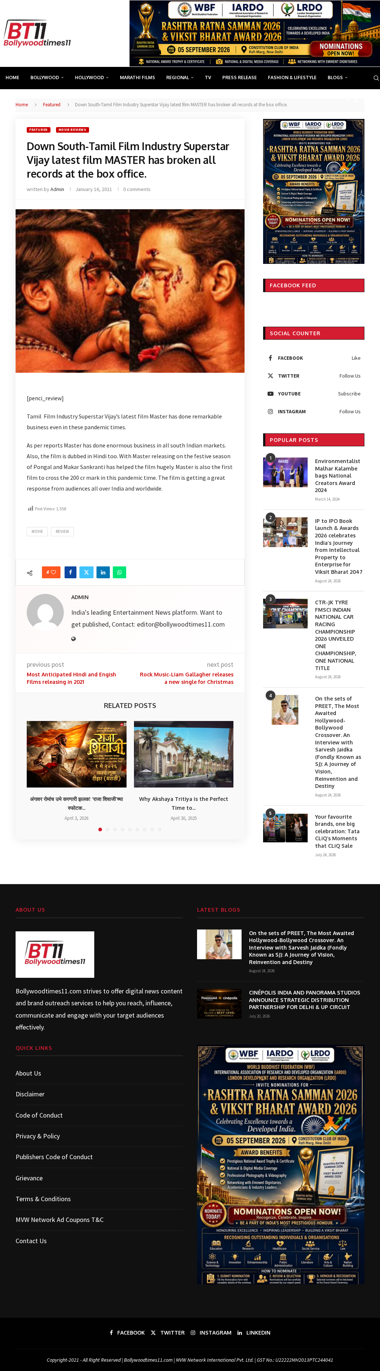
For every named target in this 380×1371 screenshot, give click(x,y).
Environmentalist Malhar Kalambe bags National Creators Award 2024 (337, 475)
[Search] (376, 78)
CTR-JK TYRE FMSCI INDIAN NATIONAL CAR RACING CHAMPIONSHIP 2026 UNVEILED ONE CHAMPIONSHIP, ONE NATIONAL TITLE (335, 635)
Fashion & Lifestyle (292, 77)
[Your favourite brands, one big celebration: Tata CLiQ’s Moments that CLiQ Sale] (285, 828)
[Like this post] (53, 572)
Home (12, 77)
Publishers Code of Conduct (54, 1156)
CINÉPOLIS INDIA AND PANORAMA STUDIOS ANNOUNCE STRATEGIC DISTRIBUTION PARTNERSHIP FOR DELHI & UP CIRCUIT (304, 999)
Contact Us (31, 1240)
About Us (28, 1073)
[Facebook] (348, 100)
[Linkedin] (373, 100)
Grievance (29, 1178)
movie (37, 531)
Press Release (239, 77)
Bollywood (44, 77)
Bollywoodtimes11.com (49, 991)
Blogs (335, 77)
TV (208, 77)
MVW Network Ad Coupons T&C (60, 1219)
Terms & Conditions (43, 1198)
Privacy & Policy (38, 1136)
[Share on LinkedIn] (103, 572)
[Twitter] (356, 100)
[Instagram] (365, 100)
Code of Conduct (39, 1115)
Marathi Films (137, 77)
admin (57, 189)
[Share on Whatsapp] (119, 572)
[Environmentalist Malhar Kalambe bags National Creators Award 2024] (285, 472)
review (62, 531)
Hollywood (89, 77)
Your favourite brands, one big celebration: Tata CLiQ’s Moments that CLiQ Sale (337, 831)
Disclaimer (30, 1094)
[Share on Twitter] (86, 572)
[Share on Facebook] (70, 572)
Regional (177, 77)
